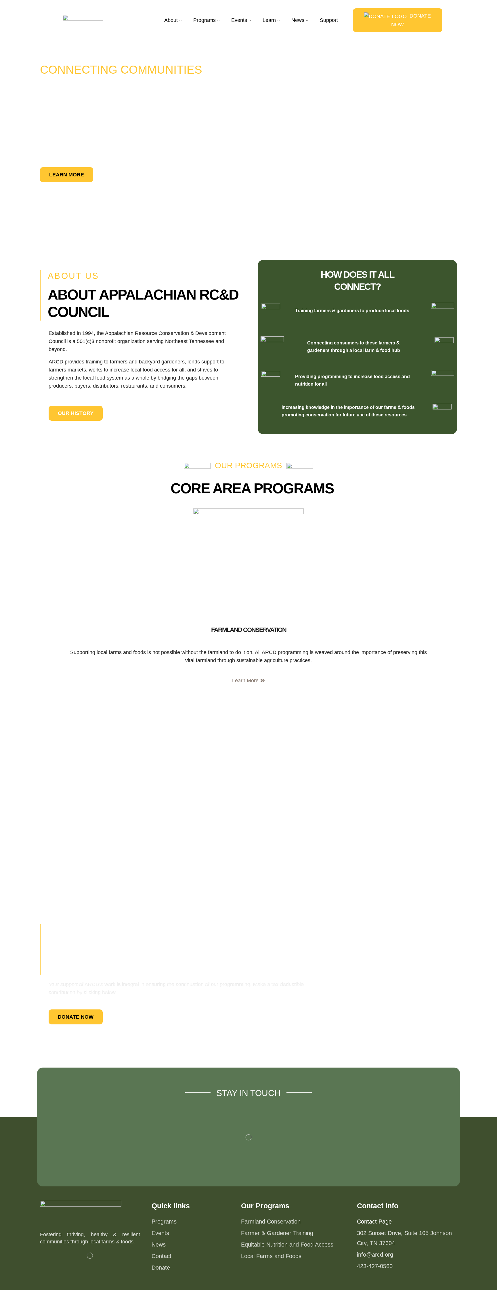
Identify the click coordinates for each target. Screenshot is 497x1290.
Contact (161, 1256)
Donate (161, 1267)
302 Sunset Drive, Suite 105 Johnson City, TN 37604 (404, 1238)
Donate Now (411, 20)
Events (160, 1233)
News (297, 20)
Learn (269, 20)
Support (329, 20)
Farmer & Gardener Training (277, 1233)
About (171, 20)
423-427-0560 (375, 1266)
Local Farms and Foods (271, 1256)
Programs (204, 20)
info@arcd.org (375, 1254)
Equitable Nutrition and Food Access (287, 1244)
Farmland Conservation (248, 629)
